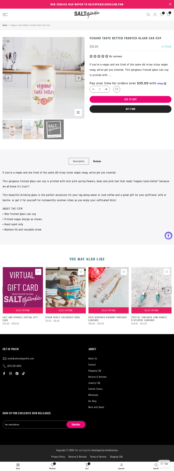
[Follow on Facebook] (4, 373)
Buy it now (130, 109)
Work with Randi (96, 407)
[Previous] (8, 77)
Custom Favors (95, 388)
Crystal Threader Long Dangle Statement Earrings (149, 319)
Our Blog (92, 401)
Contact (92, 364)
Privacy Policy (58, 456)
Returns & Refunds (97, 376)
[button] (99, 56)
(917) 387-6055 (14, 365)
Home (5, 25)
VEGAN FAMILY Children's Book (62, 317)
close (4, 4)
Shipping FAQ (94, 370)
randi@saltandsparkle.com (20, 358)
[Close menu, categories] (53, 4)
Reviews (97, 161)
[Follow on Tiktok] (23, 373)
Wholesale (93, 394)
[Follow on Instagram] (10, 373)
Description (78, 161)
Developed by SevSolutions (105, 450)
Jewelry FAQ (94, 382)
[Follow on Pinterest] (17, 373)
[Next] (78, 77)
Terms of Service (98, 456)
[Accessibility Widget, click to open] (168, 235)
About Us (92, 358)
